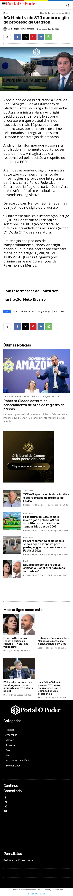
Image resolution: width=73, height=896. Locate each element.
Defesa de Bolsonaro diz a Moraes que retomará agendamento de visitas (53, 641)
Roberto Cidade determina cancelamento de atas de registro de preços (34, 405)
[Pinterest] (33, 37)
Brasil (5, 13)
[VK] (41, 37)
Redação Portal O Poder (22, 29)
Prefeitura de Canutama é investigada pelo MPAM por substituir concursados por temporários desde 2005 (41, 521)
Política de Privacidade (18, 860)
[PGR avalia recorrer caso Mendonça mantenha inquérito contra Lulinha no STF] (19, 668)
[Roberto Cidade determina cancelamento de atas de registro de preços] (36, 371)
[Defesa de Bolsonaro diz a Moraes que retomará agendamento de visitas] (54, 624)
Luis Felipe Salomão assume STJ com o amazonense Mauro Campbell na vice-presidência (49, 688)
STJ (62, 311)
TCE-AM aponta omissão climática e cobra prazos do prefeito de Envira (46, 497)
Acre (15, 311)
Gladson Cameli (27, 311)
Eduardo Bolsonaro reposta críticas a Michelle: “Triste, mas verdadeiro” (44, 568)
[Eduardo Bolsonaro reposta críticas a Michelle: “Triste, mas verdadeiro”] (12, 568)
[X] (25, 37)
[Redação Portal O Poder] (5, 29)
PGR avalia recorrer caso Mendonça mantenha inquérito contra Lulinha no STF (18, 686)
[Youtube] (5, 811)
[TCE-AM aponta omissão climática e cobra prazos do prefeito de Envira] (12, 498)
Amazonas (8, 396)
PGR (56, 311)
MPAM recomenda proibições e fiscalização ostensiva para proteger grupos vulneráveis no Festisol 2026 (44, 545)
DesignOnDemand (36, 894)
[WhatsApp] (48, 37)
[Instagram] (5, 802)
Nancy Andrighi (43, 311)
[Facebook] (17, 37)
